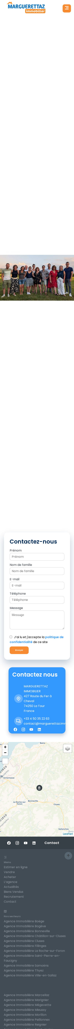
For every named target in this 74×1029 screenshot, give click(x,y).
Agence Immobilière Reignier (25, 1024)
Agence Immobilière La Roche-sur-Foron (34, 951)
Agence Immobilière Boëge (24, 921)
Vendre (9, 872)
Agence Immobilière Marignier (26, 1000)
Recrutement (14, 896)
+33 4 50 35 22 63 (36, 718)
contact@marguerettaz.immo (46, 723)
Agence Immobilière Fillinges (25, 946)
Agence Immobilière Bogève (25, 926)
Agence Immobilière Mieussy (25, 1010)
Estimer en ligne (16, 867)
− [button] (5, 752)
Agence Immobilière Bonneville (27, 931)
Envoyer (19, 650)
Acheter (10, 877)
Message (16, 608)
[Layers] (67, 748)
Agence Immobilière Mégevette (27, 1005)
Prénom (16, 550)
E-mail (14, 579)
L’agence (10, 882)
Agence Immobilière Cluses (24, 941)
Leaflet (68, 834)
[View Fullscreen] (5, 761)
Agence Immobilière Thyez (24, 970)
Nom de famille (21, 565)
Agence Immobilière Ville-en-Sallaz (30, 975)
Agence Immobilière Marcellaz (26, 995)
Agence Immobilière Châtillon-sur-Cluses (35, 936)
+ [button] (5, 747)
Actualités (11, 887)
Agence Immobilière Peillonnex (27, 1019)
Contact (10, 901)
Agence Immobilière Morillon (25, 1015)
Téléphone (18, 593)
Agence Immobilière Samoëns (26, 965)
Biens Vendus (13, 892)
